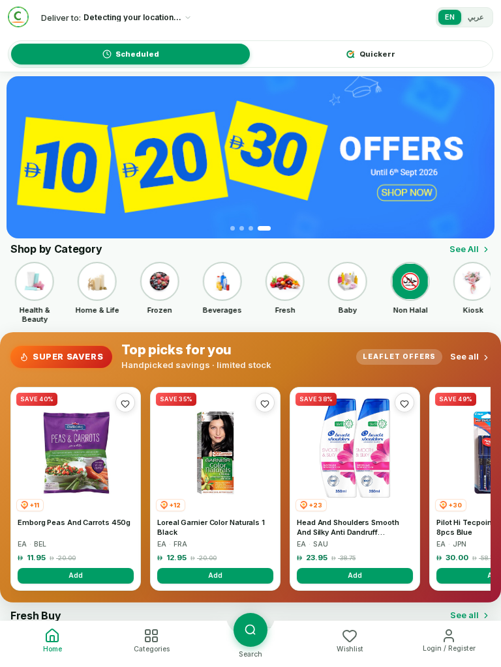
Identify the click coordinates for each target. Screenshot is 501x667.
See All (464, 249)
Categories (152, 649)
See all (464, 356)
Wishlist (350, 649)
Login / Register (449, 648)
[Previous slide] (24, 158)
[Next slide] (477, 158)
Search (250, 654)
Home (52, 649)
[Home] (18, 17)
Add (75, 575)
